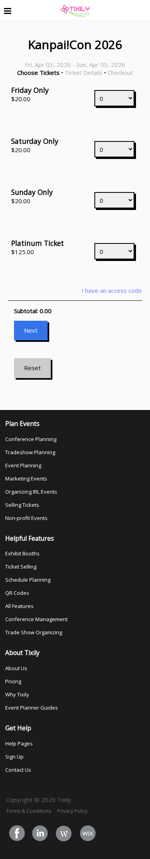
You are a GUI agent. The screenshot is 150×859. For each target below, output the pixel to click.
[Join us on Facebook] (17, 833)
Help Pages (19, 743)
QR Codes (17, 592)
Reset (32, 368)
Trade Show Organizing (33, 632)
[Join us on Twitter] (41, 833)
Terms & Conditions (28, 811)
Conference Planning (30, 439)
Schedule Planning (27, 579)
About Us (16, 668)
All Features (19, 606)
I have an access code (112, 290)
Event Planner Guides (31, 707)
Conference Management (36, 619)
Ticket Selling (20, 566)
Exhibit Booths (22, 553)
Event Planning (23, 465)
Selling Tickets (22, 504)
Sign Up (14, 756)
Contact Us (18, 769)
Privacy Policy (72, 811)
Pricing (13, 681)
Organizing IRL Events (31, 491)
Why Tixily (17, 694)
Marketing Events (26, 478)
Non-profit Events (26, 518)
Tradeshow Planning (30, 452)
